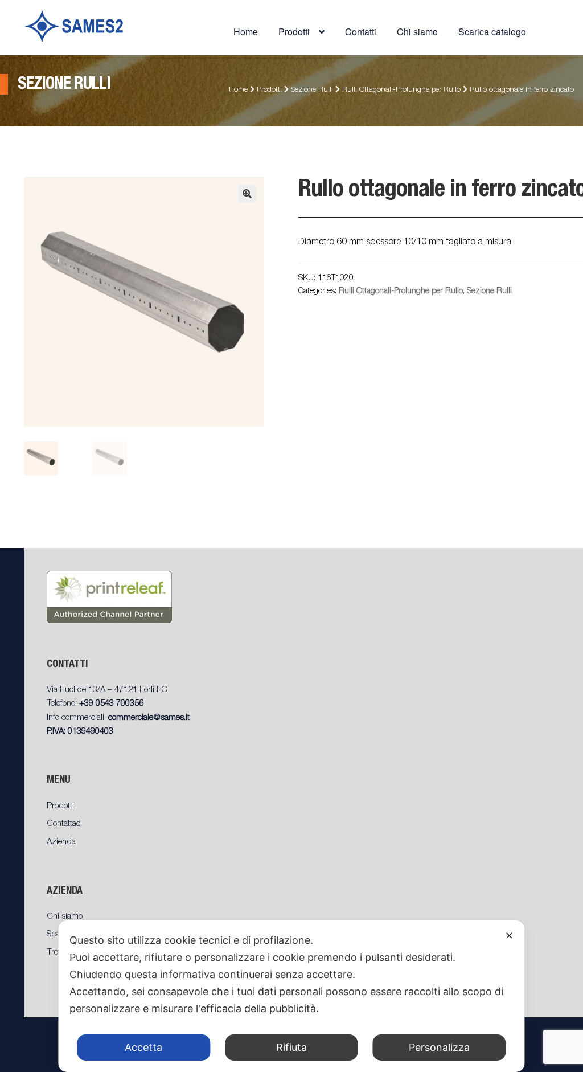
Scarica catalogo (492, 31)
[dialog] (291, 996)
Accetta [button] (143, 1047)
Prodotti (269, 90)
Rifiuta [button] (291, 1047)
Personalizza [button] (439, 1047)
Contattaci (64, 824)
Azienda (61, 842)
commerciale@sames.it (149, 718)
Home (245, 31)
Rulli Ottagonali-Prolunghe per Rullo (401, 90)
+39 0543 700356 (111, 703)
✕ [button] (509, 936)
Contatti (360, 31)
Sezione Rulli (312, 90)
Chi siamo (417, 31)
